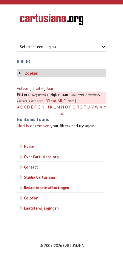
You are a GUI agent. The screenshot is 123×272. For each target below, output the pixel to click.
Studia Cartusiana (39, 177)
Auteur (22, 88)
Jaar (50, 88)
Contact (31, 167)
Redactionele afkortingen (46, 187)
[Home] (52, 20)
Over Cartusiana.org (41, 156)
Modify (23, 125)
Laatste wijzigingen (41, 208)
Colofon (31, 198)
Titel (36, 88)
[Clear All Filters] (61, 100)
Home (29, 146)
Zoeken (31, 73)
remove (42, 125)
